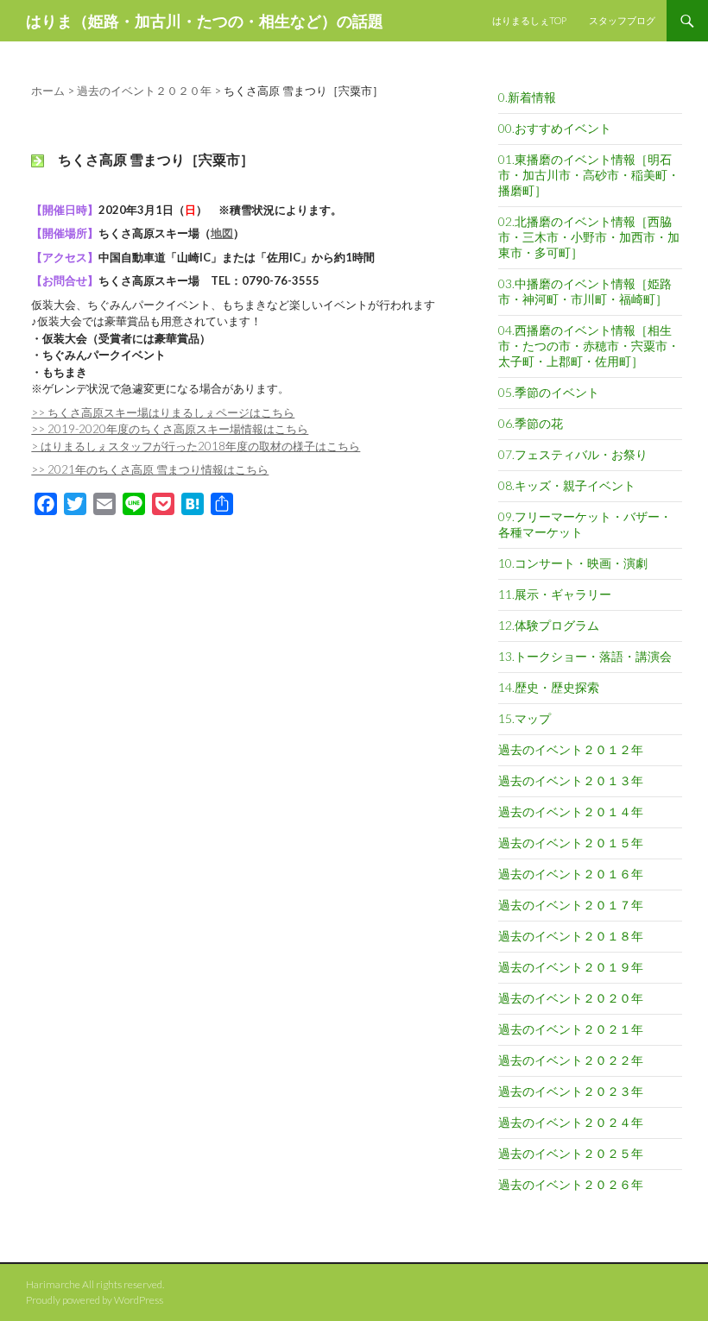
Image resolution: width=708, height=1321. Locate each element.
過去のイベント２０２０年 (570, 998)
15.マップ (524, 718)
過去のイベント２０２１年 (570, 1029)
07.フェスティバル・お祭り (573, 454)
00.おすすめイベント (554, 128)
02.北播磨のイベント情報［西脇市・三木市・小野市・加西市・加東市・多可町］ (589, 237)
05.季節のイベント (548, 392)
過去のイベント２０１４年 (570, 811)
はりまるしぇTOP (529, 20)
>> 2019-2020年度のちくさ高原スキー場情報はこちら (169, 429)
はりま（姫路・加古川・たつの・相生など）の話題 (204, 20)
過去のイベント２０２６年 (570, 1184)
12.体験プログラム (548, 625)
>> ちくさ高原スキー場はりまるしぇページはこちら (162, 412)
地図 (222, 233)
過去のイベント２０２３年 (570, 1091)
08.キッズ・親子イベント (566, 485)
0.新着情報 (527, 97)
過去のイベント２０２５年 (570, 1153)
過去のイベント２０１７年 (570, 904)
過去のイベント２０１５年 (570, 842)
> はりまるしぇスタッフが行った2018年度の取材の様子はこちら (195, 446)
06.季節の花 (530, 423)
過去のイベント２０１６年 (570, 873)
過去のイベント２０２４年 (570, 1122)
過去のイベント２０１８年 (570, 935)
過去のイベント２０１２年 (570, 749)
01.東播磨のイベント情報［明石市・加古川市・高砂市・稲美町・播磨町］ (589, 175)
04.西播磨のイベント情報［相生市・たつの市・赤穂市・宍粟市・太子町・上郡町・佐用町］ (589, 345)
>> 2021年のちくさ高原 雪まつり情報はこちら (150, 469)
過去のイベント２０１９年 (570, 966)
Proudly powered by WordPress (94, 1299)
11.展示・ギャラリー (554, 594)
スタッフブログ (622, 20)
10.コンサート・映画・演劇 (573, 563)
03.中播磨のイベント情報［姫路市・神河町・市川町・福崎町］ (585, 291)
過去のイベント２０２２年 (570, 1060)
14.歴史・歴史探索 (548, 687)
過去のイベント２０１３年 (570, 780)
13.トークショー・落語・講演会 (585, 656)
